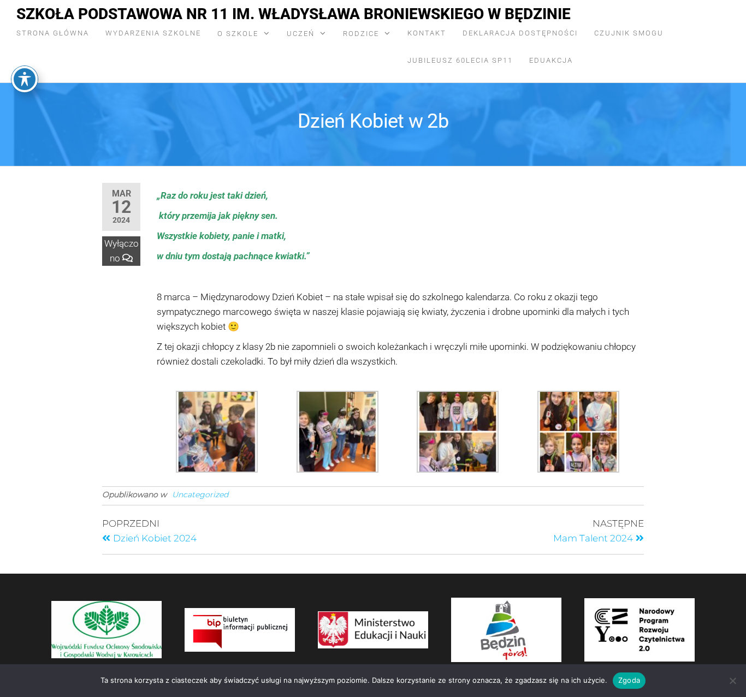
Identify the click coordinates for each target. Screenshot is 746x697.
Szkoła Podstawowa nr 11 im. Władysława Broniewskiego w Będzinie (293, 14)
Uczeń (301, 33)
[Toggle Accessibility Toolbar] (24, 79)
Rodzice (361, 33)
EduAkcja (551, 60)
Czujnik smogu (629, 33)
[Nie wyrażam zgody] (732, 680)
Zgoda (629, 680)
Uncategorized (200, 494)
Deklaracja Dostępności (520, 33)
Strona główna (52, 33)
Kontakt (426, 33)
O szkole (237, 33)
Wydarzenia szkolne (153, 33)
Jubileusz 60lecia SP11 (460, 60)
